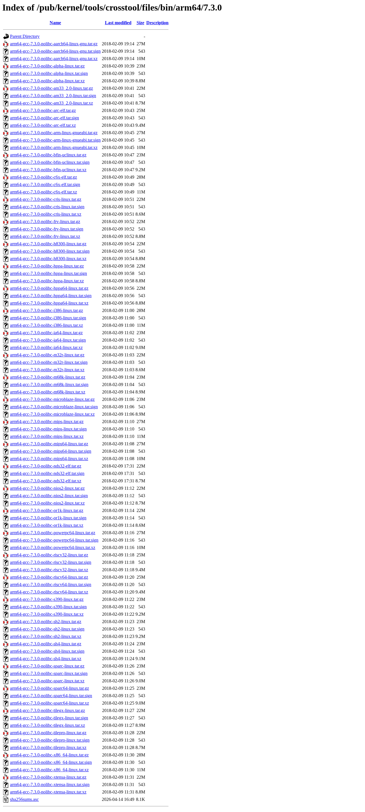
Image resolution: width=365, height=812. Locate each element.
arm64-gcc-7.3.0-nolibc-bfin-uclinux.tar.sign (50, 162)
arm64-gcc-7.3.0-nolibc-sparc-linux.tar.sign (49, 673)
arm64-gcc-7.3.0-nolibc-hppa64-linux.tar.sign (51, 295)
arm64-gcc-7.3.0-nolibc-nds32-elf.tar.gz (45, 466)
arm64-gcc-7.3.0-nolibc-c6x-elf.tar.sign (45, 184)
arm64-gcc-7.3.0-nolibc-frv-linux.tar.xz (45, 236)
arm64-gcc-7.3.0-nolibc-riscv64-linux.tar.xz (49, 591)
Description (157, 22)
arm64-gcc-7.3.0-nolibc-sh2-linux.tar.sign (47, 629)
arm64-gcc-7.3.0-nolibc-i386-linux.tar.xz (46, 325)
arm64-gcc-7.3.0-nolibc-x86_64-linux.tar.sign (51, 762)
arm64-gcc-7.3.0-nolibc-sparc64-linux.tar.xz (49, 703)
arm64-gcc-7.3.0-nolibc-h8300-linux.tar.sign (50, 251)
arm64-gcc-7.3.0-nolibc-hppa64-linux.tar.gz (49, 288)
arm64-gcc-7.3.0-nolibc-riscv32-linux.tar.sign (50, 562)
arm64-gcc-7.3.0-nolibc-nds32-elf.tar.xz (45, 480)
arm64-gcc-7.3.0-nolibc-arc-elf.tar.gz (43, 110)
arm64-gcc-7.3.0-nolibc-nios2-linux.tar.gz (47, 488)
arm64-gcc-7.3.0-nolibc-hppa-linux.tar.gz (47, 266)
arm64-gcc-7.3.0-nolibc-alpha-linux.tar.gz (47, 66)
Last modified (118, 22)
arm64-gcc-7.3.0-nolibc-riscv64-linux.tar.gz (49, 577)
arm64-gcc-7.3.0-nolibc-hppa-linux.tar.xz (47, 280)
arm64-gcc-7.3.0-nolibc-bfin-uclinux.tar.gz (48, 154)
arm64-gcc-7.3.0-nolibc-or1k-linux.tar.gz (46, 510)
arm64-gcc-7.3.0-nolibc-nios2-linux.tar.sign (49, 495)
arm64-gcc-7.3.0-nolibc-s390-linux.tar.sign (48, 606)
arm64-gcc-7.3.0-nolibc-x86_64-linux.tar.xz (49, 769)
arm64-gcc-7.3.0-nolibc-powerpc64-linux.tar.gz (52, 532)
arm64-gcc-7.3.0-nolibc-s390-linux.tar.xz (47, 614)
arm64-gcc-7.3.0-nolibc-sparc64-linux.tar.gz (49, 688)
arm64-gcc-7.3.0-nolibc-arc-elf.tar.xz (43, 125)
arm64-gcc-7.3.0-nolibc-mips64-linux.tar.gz (49, 443)
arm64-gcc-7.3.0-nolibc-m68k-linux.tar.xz (47, 391)
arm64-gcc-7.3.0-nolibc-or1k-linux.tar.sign (48, 517)
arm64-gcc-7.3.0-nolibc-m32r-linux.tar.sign (49, 362)
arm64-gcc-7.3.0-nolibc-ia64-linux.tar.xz (46, 347)
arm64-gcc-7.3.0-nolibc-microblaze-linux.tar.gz (52, 399)
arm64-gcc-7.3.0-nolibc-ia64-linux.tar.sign (48, 340)
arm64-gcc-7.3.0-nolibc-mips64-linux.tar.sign (50, 451)
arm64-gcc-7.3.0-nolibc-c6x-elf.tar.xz (43, 191)
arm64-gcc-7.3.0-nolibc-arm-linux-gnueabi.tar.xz (54, 147)
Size (140, 22)
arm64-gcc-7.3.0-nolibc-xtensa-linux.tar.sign (50, 784)
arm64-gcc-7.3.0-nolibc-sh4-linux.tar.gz (45, 643)
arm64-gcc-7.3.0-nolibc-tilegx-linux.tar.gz (47, 710)
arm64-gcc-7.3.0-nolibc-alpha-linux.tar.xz (47, 80)
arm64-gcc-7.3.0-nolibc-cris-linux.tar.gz (45, 199)
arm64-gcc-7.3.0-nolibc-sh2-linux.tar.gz (45, 621)
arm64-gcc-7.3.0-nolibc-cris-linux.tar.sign (47, 206)
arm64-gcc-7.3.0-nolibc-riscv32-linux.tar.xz (49, 569)
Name (55, 22)
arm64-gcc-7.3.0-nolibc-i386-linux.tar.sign (48, 317)
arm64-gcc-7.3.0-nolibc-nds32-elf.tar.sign (47, 473)
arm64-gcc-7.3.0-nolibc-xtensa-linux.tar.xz (48, 791)
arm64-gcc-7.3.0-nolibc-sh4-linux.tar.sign (47, 651)
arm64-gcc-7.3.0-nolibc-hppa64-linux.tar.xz (49, 303)
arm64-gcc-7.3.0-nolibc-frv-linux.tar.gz (45, 221)
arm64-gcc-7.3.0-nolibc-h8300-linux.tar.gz (48, 243)
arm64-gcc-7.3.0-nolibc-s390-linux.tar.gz (47, 599)
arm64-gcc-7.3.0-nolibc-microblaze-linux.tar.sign (54, 406)
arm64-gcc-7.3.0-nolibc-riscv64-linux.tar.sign (50, 584)
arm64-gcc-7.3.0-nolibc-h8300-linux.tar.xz (48, 258)
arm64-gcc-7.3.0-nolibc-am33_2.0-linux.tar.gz (51, 88)
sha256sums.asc (24, 799)
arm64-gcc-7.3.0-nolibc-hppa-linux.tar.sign (48, 273)
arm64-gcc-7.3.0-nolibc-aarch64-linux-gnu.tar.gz (54, 43)
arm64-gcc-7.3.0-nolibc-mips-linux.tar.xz (47, 436)
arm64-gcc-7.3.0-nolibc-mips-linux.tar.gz (47, 421)
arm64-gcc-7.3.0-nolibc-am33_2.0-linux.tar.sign (53, 95)
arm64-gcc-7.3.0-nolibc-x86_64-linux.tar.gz (49, 754)
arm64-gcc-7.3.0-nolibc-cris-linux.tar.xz (45, 214)
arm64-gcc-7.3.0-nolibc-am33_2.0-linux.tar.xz (51, 103)
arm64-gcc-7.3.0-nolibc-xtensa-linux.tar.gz (48, 777)
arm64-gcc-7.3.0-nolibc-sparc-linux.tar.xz (47, 680)
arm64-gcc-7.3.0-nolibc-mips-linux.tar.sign (48, 429)
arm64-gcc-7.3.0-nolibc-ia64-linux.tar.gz (46, 332)
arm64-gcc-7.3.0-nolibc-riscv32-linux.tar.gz (49, 554)
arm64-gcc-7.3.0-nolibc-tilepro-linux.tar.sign (50, 740)
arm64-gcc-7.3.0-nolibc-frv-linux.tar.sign (46, 229)
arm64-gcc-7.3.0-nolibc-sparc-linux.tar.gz (47, 666)
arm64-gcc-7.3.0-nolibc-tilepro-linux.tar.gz (48, 732)
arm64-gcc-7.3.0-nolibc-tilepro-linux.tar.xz (48, 747)
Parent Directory (25, 36)
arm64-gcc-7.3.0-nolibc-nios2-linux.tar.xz (47, 503)
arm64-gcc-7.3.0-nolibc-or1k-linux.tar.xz (46, 525)
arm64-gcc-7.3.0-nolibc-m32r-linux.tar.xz (47, 369)
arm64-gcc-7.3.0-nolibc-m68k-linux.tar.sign (49, 384)
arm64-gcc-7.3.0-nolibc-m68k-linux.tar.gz (47, 377)
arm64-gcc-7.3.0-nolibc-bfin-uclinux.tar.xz (48, 169)
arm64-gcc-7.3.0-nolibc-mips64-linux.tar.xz (49, 458)
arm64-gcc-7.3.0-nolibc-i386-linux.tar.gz (46, 310)
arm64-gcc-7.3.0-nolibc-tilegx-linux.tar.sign (49, 717)
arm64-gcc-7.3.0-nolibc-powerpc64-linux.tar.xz (52, 547)
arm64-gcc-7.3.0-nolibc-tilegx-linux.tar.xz (47, 725)
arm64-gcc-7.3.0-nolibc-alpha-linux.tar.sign (49, 73)
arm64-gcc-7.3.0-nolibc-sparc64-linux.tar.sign (51, 695)
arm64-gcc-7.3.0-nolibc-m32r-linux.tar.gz (47, 354)
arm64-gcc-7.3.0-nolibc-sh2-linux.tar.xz (45, 636)
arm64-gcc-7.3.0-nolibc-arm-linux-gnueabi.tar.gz (54, 132)
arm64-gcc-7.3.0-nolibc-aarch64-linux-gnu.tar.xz (54, 58)
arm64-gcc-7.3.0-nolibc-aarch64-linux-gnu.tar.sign (55, 51)
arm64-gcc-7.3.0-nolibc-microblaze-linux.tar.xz (52, 414)
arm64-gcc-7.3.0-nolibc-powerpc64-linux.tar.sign (54, 540)
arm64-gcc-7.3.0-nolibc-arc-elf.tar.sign (44, 117)
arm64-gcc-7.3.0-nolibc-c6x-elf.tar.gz (43, 177)
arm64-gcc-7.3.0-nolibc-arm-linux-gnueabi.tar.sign (55, 140)
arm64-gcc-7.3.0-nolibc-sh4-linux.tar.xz (45, 658)
